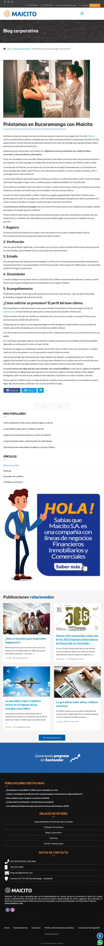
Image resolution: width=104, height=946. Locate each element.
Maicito (91, 136)
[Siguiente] (60, 406)
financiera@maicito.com (67, 5)
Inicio (6, 927)
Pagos (94, 5)
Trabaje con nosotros (13, 482)
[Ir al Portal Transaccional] (100, 936)
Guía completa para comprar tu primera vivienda (27, 798)
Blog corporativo (11, 465)
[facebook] (5, 1)
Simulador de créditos (13, 476)
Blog (10, 658)
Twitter (30, 390)
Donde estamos (20, 927)
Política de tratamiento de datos (59, 927)
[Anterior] (43, 406)
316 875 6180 (48, 5)
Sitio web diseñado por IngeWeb (52, 943)
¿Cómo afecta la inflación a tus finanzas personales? (30, 802)
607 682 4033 (33, 5)
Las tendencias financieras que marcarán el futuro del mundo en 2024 (37, 806)
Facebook (13, 390)
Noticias (7, 470)
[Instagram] (8, 1)
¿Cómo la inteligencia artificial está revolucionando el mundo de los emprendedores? (44, 794)
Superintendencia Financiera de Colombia (53, 821)
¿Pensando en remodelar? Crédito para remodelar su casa (32, 790)
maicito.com (9, 311)
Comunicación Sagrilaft (89, 927)
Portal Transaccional (53, 843)
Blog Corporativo (53, 832)
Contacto (84, 5)
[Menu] (78, 14)
